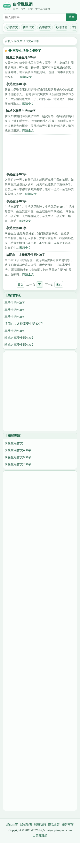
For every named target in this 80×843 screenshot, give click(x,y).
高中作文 (45, 27)
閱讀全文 (26, 77)
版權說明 (26, 824)
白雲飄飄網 (23, 4)
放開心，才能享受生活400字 (25, 254)
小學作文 (12, 27)
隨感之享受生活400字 (21, 57)
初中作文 (28, 27)
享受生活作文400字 (26, 41)
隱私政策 (54, 824)
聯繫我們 (40, 824)
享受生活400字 (16, 84)
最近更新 (68, 824)
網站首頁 (12, 824)
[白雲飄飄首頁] (7, 7)
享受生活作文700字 (18, 464)
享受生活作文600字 (18, 457)
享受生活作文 (14, 443)
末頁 (59, 284)
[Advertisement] (40, 152)
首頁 (8, 41)
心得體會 (61, 27)
